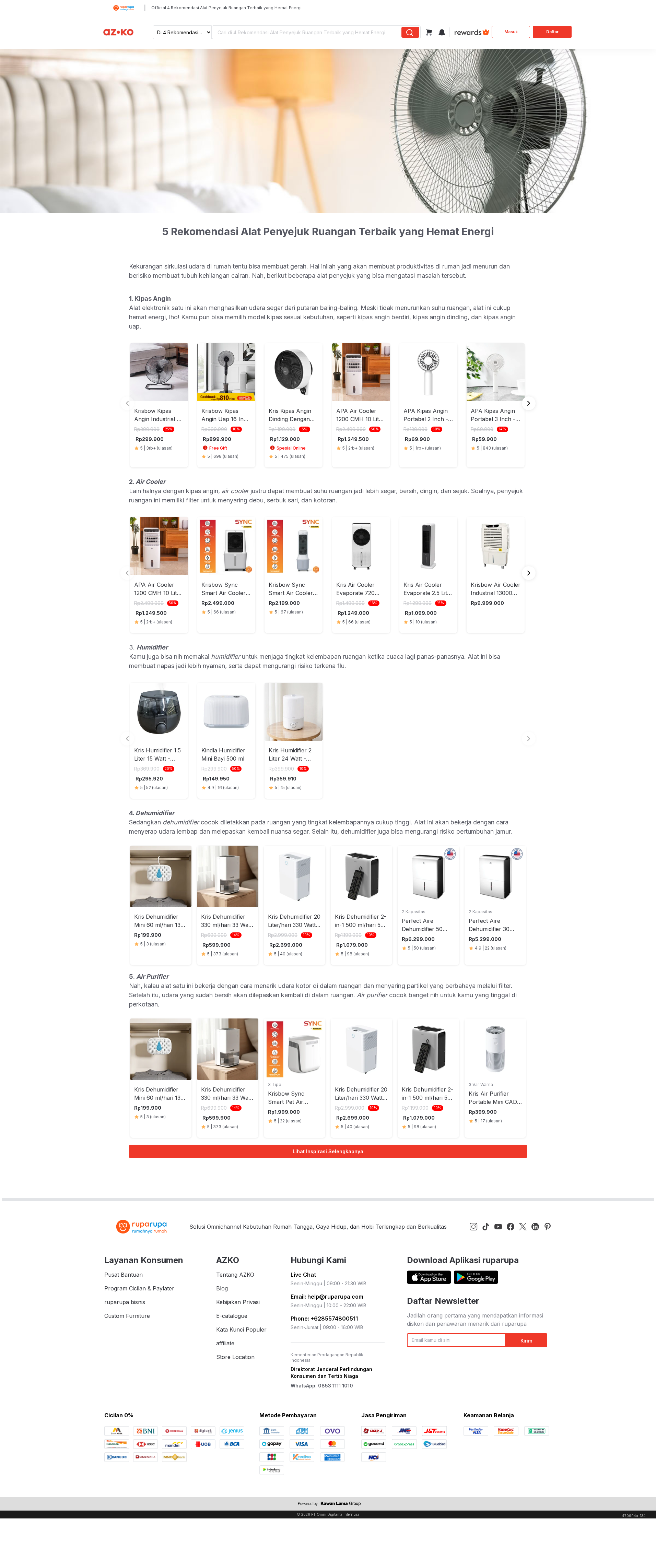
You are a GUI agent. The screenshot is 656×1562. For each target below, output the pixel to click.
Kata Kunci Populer (241, 1329)
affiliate (225, 1343)
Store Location (235, 1357)
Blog (222, 1288)
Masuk (511, 31)
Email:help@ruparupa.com (327, 1296)
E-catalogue (231, 1315)
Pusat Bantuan (123, 1274)
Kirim (526, 1341)
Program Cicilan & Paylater (139, 1288)
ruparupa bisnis (124, 1302)
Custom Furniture (127, 1315)
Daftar (552, 31)
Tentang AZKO (235, 1274)
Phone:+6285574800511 (324, 1318)
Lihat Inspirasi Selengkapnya (328, 1151)
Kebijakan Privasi (238, 1302)
